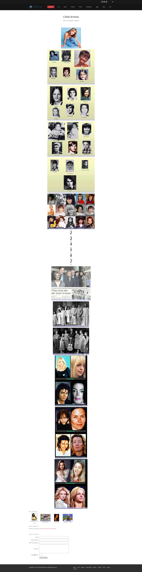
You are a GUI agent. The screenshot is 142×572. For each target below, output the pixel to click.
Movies (94, 567)
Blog (97, 7)
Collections (50, 7)
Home (64, 20)
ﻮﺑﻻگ (104, 7)
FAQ (79, 567)
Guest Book (89, 567)
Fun (59, 7)
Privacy (108, 567)
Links (104, 567)
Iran (110, 7)
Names (82, 567)
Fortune (73, 7)
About (74, 567)
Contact (75, 569)
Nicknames (89, 7)
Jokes (65, 7)
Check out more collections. (49, 528)
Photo (80, 7)
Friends (99, 567)
